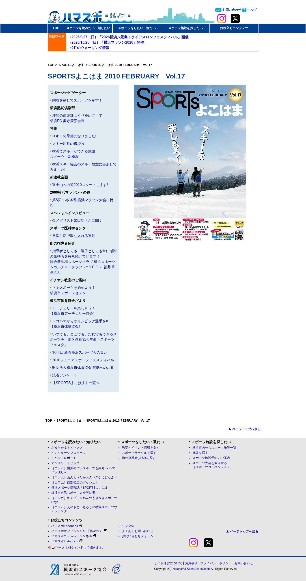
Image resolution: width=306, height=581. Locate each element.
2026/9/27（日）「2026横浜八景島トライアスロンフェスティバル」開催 (130, 37)
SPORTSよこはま (72, 65)
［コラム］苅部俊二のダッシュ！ (74, 482)
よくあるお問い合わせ (137, 531)
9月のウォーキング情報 (90, 48)
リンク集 (128, 526)
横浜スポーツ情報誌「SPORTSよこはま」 (81, 487)
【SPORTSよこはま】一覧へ (75, 383)
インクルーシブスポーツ (68, 452)
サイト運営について (168, 563)
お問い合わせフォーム (137, 536)
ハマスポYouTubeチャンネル (71, 536)
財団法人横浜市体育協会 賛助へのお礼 (83, 368)
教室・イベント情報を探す (140, 447)
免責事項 (191, 563)
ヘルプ (251, 9)
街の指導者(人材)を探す (138, 458)
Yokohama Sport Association (191, 568)
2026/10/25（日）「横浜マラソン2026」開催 (107, 42)
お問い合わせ (231, 9)
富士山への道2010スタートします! (80, 185)
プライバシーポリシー (216, 563)
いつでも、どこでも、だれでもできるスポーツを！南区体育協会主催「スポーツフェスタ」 (83, 339)
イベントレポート (63, 458)
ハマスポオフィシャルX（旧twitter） (77, 531)
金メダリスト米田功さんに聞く (77, 220)
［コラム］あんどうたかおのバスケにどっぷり (84, 477)
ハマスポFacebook (64, 526)
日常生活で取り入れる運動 (73, 236)
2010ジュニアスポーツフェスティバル (83, 360)
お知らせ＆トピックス (67, 447)
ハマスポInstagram (64, 541)
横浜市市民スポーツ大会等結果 (73, 492)
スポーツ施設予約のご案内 (211, 458)
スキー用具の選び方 (68, 144)
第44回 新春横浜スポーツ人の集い (79, 352)
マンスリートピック (65, 463)
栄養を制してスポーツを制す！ (77, 100)
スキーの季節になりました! (74, 136)
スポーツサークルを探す (139, 452)
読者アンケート (64, 375)
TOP (56, 28)
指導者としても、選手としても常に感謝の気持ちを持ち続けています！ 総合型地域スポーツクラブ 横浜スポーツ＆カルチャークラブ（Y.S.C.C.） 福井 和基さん (83, 261)
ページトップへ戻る (246, 429)
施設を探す (200, 452)
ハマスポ (90, 15)
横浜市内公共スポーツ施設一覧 (214, 447)
